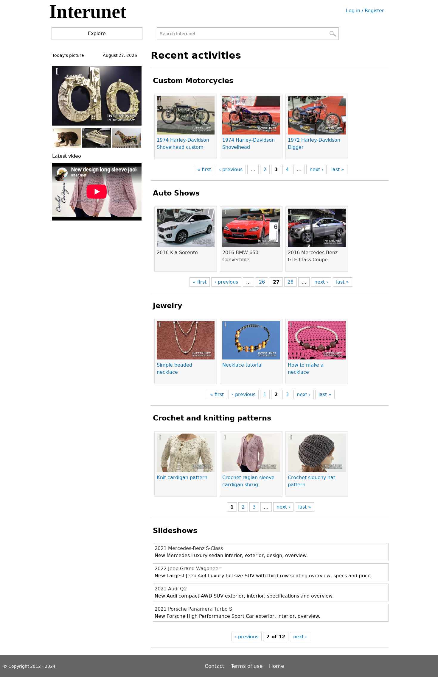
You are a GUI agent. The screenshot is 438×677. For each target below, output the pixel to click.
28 (290, 282)
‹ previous (231, 169)
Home (276, 666)
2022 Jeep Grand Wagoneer (187, 568)
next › (316, 169)
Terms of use (247, 666)
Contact (215, 666)
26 (262, 282)
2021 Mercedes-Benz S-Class (189, 548)
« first (204, 169)
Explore (97, 33)
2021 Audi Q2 (171, 589)
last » (337, 169)
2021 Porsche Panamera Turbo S (193, 609)
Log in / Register (365, 10)
